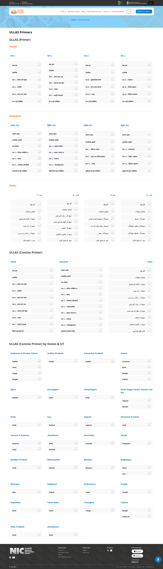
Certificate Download (118, 11)
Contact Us (106, 11)
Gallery (83, 11)
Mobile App (86, 552)
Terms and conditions (121, 566)
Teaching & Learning (74, 11)
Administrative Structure (94, 11)
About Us (63, 11)
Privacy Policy (131, 566)
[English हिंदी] (151, 3)
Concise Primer (84, 20)
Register (85, 550)
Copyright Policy (140, 566)
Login (130, 11)
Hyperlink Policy (150, 566)
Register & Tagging (144, 11)
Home (73, 20)
